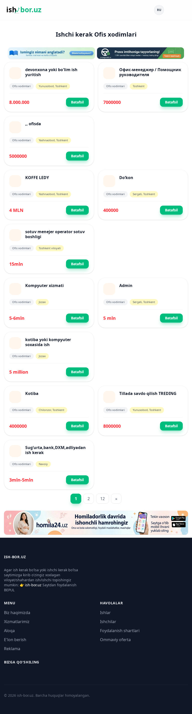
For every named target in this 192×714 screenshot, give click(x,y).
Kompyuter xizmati (44, 285)
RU (159, 10)
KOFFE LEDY (37, 177)
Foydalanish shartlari (120, 630)
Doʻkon (126, 177)
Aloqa (9, 630)
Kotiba (31, 393)
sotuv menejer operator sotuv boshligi (55, 234)
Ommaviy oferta (115, 639)
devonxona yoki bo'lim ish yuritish (51, 72)
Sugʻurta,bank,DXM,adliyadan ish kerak (55, 450)
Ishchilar (108, 621)
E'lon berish (15, 639)
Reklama (12, 648)
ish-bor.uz (33, 585)
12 (102, 498)
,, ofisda (33, 123)
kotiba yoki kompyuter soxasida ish (48, 342)
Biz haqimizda (17, 612)
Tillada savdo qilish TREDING (147, 393)
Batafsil (77, 102)
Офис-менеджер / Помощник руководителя (150, 72)
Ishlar (105, 612)
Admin (125, 285)
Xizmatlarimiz (17, 621)
